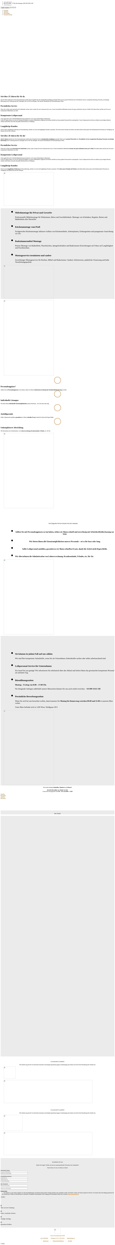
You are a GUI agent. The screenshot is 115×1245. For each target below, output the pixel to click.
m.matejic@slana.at (54, 1017)
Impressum (45, 1241)
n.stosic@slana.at (54, 860)
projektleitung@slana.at (54, 978)
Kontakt (70, 1241)
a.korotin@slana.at (53, 939)
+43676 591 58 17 (53, 1016)
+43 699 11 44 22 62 (53, 858)
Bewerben (3, 795)
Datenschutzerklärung (73, 1194)
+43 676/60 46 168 (53, 977)
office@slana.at (7, 4)
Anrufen (3, 794)
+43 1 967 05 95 (8, 2)
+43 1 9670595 (44, 1238)
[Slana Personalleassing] (13, 7)
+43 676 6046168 (53, 937)
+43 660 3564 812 (53, 898)
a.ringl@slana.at (54, 899)
